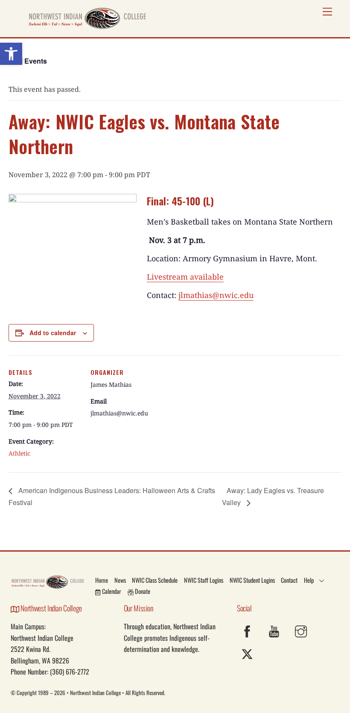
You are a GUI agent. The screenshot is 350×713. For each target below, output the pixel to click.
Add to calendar (52, 332)
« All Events (28, 61)
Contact (289, 580)
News (120, 580)
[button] (11, 54)
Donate (142, 591)
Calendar (111, 591)
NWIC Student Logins (252, 580)
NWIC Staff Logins (203, 580)
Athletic (19, 453)
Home (101, 580)
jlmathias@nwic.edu (216, 295)
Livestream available (185, 277)
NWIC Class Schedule (155, 580)
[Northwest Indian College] (87, 26)
